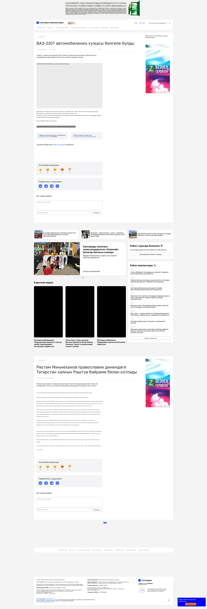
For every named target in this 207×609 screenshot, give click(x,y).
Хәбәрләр (41, 37)
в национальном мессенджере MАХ (84, 136)
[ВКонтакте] (40, 186)
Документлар (131, 550)
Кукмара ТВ (40, 27)
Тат (144, 23)
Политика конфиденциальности (45, 602)
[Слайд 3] (79, 277)
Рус (136, 23)
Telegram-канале (45, 136)
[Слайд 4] (82, 277)
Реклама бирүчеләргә (78, 27)
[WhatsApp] (57, 186)
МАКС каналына (59, 145)
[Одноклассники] (46, 186)
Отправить (96, 213)
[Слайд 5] (85, 277)
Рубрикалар (114, 27)
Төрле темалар (143, 550)
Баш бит (50, 27)
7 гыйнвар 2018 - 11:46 (41, 49)
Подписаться (190, 604)
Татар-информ (39, 449)
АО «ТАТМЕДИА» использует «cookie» (46, 599)
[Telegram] (51, 186)
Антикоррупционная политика (45, 598)
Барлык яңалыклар (151, 338)
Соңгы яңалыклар (62, 27)
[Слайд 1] (73, 277)
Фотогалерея (93, 27)
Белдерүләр (108, 550)
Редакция (104, 27)
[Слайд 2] (76, 277)
